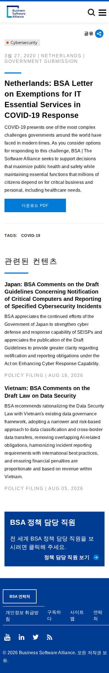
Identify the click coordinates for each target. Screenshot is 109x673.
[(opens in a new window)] (7, 637)
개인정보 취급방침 (22, 615)
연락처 (98, 615)
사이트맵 (77, 615)
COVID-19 (31, 235)
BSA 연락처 (20, 596)
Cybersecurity (23, 42)
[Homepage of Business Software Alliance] (16, 11)
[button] (91, 12)
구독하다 (54, 615)
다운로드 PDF (35, 205)
